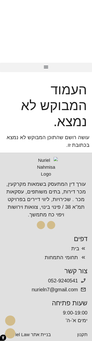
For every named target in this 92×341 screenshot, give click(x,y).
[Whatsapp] (10, 333)
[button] (46, 67)
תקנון (82, 334)
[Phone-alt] (10, 321)
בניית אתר (41, 334)
